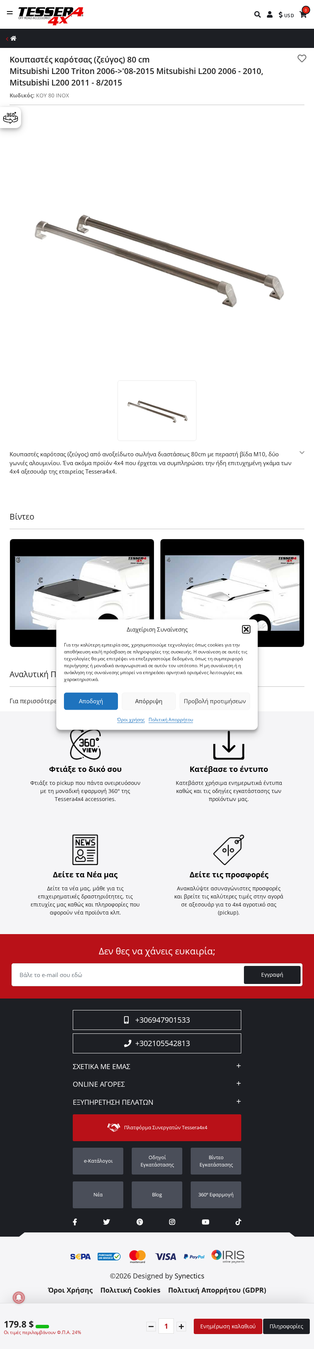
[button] (246, 629)
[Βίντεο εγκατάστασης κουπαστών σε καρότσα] (82, 593)
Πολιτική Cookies (130, 1290)
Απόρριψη (148, 701)
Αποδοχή (91, 701)
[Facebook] (75, 1222)
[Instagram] (172, 1222)
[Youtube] (205, 1222)
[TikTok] (238, 1222)
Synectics (189, 1275)
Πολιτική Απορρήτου (171, 719)
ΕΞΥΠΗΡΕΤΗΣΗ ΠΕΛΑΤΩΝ (113, 1102)
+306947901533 (162, 1020)
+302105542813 (162, 1043)
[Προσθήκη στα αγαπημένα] (302, 58)
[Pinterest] (140, 1222)
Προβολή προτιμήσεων (215, 701)
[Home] (13, 38)
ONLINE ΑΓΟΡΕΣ (99, 1084)
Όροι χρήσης (131, 719)
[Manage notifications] (19, 1297)
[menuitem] (258, 14)
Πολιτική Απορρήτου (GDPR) (217, 1290)
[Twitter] (106, 1222)
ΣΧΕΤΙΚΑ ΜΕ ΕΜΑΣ (101, 1067)
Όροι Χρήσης (70, 1290)
